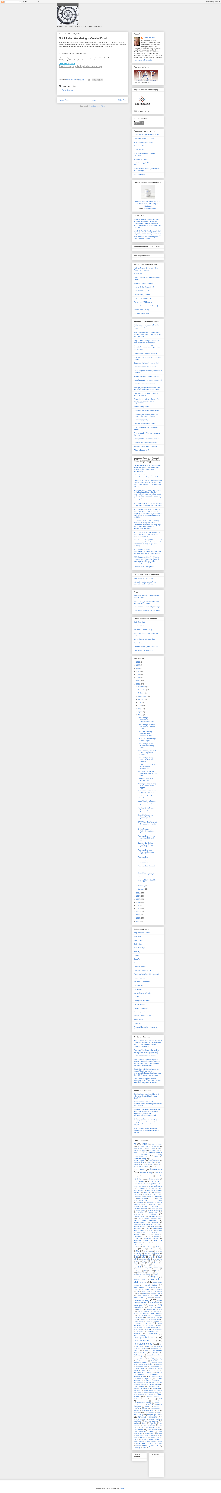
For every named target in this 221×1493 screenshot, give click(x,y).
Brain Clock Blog (146, 1173)
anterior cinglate (150, 1148)
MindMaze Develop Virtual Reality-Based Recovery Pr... (147, 767)
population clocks (142, 1361)
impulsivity (140, 1273)
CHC (151, 1198)
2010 (138, 908)
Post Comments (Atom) (97, 106)
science (136, 1388)
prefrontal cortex (140, 1363)
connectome (151, 1214)
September (142, 696)
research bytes (139, 1376)
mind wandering (156, 1307)
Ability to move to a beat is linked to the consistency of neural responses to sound (148, 327)
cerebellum (158, 1196)
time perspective (154, 1429)
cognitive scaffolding (156, 1208)
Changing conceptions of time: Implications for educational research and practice (147, 348)
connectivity (137, 1214)
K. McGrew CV (139, 150)
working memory (150, 1445)
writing (144, 1447)
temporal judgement (154, 1415)
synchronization (147, 1410)
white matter (140, 1443)
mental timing (141, 1300)
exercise (148, 1243)
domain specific (154, 1226)
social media (155, 1401)
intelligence (154, 1277)
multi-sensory (155, 1319)
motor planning (151, 1317)
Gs (157, 1261)
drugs (150, 1230)
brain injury (139, 1181)
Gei (161, 1251)
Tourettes (154, 1435)
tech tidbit (137, 1412)
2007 (138, 918)
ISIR (137, 1291)
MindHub (140, 1309)
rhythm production (152, 1380)
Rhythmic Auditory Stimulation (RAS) (147, 647)
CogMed (137, 955)
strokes (144, 1409)
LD (138, 1293)
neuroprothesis (139, 1335)
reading (149, 1372)
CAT (159, 1194)
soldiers (157, 1402)
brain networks (155, 1186)
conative (140, 1212)
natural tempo (138, 1327)
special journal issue (139, 1404)
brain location (156, 1181)
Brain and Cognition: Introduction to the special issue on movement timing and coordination (147, 334)
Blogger (121, 1488)
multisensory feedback (153, 1321)
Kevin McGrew (149, 38)
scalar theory (139, 1386)
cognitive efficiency (140, 1208)
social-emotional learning (142, 1403)
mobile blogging (143, 1311)
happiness (146, 1265)
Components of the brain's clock (145, 353)
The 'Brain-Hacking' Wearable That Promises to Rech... (146, 733)
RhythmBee (138, 643)
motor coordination (141, 1313)
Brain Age (137, 936)
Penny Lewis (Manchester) (143, 298)
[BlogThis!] (95, 80)
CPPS (139, 1218)
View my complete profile (143, 60)
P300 (146, 1350)
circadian (140, 1202)
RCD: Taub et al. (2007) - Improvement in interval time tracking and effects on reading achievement (147, 551)
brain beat (157, 1167)
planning (159, 1359)
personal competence (154, 1355)
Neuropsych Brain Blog (142, 1000)
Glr (154, 1257)
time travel (159, 1433)
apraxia (144, 1150)
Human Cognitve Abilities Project (153, 1267)
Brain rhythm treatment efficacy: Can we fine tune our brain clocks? (147, 341)
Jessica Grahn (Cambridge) (144, 287)
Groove (144, 1261)
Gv (149, 1263)
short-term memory (153, 1396)
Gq (149, 1259)
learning (145, 1293)
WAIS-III (159, 1441)
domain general (139, 1226)
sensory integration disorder (152, 1392)
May (140, 709)
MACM (159, 1293)
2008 (138, 915)
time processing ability (143, 1432)
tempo (158, 1412)
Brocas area (137, 1194)
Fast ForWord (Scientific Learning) (146, 974)
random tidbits (139, 1368)
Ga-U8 (145, 1251)
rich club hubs (150, 1382)
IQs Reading (157, 1289)
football (144, 1249)
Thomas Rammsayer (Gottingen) (146, 306)
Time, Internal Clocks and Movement (147, 610)
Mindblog (137, 997)
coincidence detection (155, 1210)
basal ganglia (139, 1161)
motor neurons (139, 1317)
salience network (154, 1384)
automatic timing (140, 1159)
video (144, 1439)
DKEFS (158, 1224)
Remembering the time (142, 406)
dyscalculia (141, 1232)
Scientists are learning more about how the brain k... (146, 875)
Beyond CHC (150, 1162)
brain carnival (139, 1169)
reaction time (138, 1372)
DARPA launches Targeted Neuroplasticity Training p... (147, 824)
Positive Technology (141, 1008)
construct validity (139, 1216)
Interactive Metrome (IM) (143, 630)
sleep (145, 1399)
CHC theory (144, 1200)
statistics (156, 1406)
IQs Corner (144, 1289)
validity (136, 1439)
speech (150, 1405)
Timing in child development (144, 567)
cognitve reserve (140, 1210)
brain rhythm (142, 1188)
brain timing (151, 1190)
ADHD (144, 1144)
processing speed (146, 1364)
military (151, 1305)
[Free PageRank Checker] (139, 124)
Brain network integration (147, 1184)
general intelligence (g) (142, 1255)
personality (139, 1357)
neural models (138, 1329)
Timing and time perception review (146, 439)
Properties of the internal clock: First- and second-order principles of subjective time (147, 401)
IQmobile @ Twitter (141, 159)
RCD (158, 1370)
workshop (137, 1447)
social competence (142, 1401)
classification (150, 1202)
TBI (158, 1410)
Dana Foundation (140, 967)
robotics (144, 1384)
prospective (159, 1364)
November (142, 690)
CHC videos (158, 1200)
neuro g (147, 1329)
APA (159, 1148)
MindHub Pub (151, 1309)
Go (159, 1257)
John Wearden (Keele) (142, 291)
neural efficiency (152, 1327)
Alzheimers (155, 1146)
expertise (157, 1243)
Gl (149, 1257)
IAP (145, 1271)
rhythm (148, 1378)
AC (135, 1144)
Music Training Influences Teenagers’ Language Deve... (147, 803)
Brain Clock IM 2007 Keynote (144, 578)
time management (148, 1427)
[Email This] (93, 80)
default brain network (145, 1220)
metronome (138, 1305)
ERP (149, 1236)
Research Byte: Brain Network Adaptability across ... (146, 746)
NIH (161, 1344)
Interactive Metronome (142, 982)
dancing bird (156, 1218)
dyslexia (154, 1232)
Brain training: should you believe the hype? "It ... (147, 792)
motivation (156, 1311)
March (140, 715)
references (140, 1374)
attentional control (154, 1152)
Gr (153, 1259)
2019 (138, 674)
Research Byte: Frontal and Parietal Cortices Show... (146, 726)
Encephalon (138, 1236)
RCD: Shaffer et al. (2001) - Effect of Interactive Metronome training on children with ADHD (147, 534)
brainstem (147, 1192)
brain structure (156, 1188)
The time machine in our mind (145, 423)
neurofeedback (153, 1331)
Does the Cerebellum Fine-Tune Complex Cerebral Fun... (146, 845)
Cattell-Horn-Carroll (139, 1196)
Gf (137, 1257)
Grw (151, 1261)
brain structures (141, 1167)
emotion (157, 1234)
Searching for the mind (142, 1012)
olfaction (145, 1348)
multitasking (138, 1323)
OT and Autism (139, 1004)
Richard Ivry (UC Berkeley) (143, 302)
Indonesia (150, 1273)
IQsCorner (148, 206)
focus (136, 1249)
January (141, 889)
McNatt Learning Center (142, 993)
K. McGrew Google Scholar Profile (146, 134)
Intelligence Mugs (150, 208)
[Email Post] (88, 80)
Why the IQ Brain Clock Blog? (144, 138)
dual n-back (158, 1230)
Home (93, 100)
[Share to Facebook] (99, 80)
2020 (138, 671)
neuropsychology (143, 1337)
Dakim (136, 963)
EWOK (136, 1238)
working (138, 1445)
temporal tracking (151, 1421)
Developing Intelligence (142, 970)
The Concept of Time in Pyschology (147, 607)
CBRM (149, 1196)
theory (144, 1423)
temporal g (138, 1415)
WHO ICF (153, 1443)
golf (135, 1259)
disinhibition (137, 1224)
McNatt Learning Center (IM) (144, 639)
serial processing (139, 1394)
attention (137, 1152)
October (141, 693)
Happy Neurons (139, 978)
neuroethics (140, 1331)
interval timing (150, 1285)
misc (160, 1309)
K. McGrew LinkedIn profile (143, 142)
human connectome (143, 1269)
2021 (138, 668)
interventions (153, 1287)
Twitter (152, 1437)
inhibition (156, 1275)
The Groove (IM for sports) (143, 650)
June (140, 705)
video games (154, 1439)
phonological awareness (154, 1357)
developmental (139, 1222)
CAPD (152, 1194)
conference (153, 1212)
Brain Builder (138, 940)
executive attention (151, 1238)
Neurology (137, 1333)
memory (157, 1297)
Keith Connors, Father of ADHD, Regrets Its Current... (147, 753)
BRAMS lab (138, 274)
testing (136, 1423)
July (140, 702)
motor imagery (143, 1315)
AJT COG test (143, 1146)
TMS (146, 1435)
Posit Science (155, 1361)
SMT (160, 1399)
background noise (155, 1158)
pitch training (151, 1359)
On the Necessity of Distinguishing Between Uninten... (147, 831)
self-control (137, 1390)
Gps (144, 1259)
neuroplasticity (152, 1333)
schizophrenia (154, 1386)
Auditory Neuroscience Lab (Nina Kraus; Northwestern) (146, 269)
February (141, 886)
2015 (138, 893)
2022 (138, 665)
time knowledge (149, 1425)
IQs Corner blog (139, 174)
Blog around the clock (142, 933)
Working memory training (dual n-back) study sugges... (147, 786)
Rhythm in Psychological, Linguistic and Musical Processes (146, 602)
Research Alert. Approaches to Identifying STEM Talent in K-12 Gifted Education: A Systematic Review (147, 1080)
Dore (147, 1228)
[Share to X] (97, 80)
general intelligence (152, 1253)
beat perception (154, 1161)
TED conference (149, 1412)
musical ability (149, 1325)
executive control (141, 1240)
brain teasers (138, 1190)
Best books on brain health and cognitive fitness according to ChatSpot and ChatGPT (148, 1104)
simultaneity (137, 1399)
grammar (159, 1259)
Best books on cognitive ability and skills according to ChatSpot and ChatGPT (146, 1096)
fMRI (157, 1247)
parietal (155, 1353)
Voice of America (138, 1441)
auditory (144, 1155)
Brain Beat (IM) (139, 622)
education (137, 1234)
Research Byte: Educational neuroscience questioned (143, 860)
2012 (138, 902)
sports (147, 1407)
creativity (146, 1218)
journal (150, 1291)
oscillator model (155, 1348)
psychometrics (155, 1366)
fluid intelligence (147, 1247)
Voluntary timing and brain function (146, 446)
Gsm (135, 1263)
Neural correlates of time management (148, 380)
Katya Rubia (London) (142, 294)
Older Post (122, 100)
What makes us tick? (141, 450)
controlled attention (155, 1216)
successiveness (155, 1408)
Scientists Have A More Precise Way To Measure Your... (146, 817)
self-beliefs (156, 1388)
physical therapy (140, 1359)
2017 (138, 681)
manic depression (143, 1295)
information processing (142, 1275)
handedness (137, 1265)
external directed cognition (144, 1245)
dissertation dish (147, 1224)
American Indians (139, 1148)
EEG (148, 1234)
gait (151, 1251)
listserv (153, 1293)
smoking (153, 1399)
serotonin (150, 1394)
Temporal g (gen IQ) (141, 420)
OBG (148, 1346)
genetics (159, 1255)
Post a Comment (67, 90)
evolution (156, 1236)
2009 (138, 912)
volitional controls (150, 1441)
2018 (138, 678)
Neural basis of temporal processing (147, 376)
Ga (137, 1251)
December (142, 687)
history (153, 1265)
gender (139, 1253)
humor (157, 1269)
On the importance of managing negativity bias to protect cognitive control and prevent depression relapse (146, 1122)
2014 (138, 896)
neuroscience (141, 1340)
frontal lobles (153, 1249)
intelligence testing (139, 1279)
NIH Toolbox (139, 1346)
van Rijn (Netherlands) (142, 313)
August (141, 699)
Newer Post (63, 100)
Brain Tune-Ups (139, 948)
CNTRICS (153, 1204)
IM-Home (158, 1271)
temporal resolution (139, 1419)
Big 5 (158, 1162)
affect (153, 1144)
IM (150, 1271)
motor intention (155, 1315)
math (156, 1295)
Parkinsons (138, 1355)
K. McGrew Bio (139, 146)
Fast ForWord (139, 626)
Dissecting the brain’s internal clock (146, 363)
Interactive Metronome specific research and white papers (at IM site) (147, 476)
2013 (138, 899)
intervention (139, 1287)
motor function (156, 1313)
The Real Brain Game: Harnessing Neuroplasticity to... (146, 810)
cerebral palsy (142, 1198)
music (148, 1323)
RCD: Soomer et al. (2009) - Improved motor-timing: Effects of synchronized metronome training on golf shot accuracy (148, 543)
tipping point (139, 1435)
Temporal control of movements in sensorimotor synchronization (146, 415)
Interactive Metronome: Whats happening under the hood (145, 583)
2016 (138, 684)
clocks (145, 1204)
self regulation (145, 1388)
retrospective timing (155, 1376)
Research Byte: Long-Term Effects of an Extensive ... (146, 760)
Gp (140, 1259)
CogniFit (137, 959)
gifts (143, 1257)
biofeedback (137, 1164)
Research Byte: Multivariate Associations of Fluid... (147, 719)
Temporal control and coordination (146, 410)
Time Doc (153, 1423)
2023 (138, 662)
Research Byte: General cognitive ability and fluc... (146, 838)
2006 (138, 921)
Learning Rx (138, 985)
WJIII (160, 1443)
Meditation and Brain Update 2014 (145, 780)
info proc (157, 1273)
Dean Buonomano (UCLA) (143, 283)
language (158, 1291)
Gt (143, 1263)
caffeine (145, 1194)
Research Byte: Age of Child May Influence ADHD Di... (146, 852)
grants (138, 1261)
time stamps (149, 1433)
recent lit (159, 1372)
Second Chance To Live (142, 1016)
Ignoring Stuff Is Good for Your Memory (147, 881)
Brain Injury (138, 944)
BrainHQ (137, 951)
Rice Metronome (138, 1382)
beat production (139, 1163)
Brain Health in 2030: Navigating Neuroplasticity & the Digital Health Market (146, 1130)
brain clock (156, 1169)
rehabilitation (153, 1374)
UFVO (158, 1437)
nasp (158, 1325)
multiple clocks (138, 1321)
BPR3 (158, 1164)
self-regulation (148, 1390)
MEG (150, 1297)
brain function (154, 1179)
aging (160, 1144)
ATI (159, 1150)
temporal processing (147, 1417)
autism (156, 1157)
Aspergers (153, 1150)
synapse (136, 1410)
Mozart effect (144, 1319)
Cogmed (154, 1206)
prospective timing (141, 1366)
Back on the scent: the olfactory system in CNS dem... (147, 774)
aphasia (136, 1150)
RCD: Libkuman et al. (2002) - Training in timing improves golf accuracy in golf (148, 504)
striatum (136, 1409)
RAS (151, 1370)
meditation (138, 1297)
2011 (138, 905)
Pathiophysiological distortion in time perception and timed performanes (147, 388)
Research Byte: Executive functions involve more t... (147, 868)
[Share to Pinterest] (102, 80)
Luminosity (138, 989)
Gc (156, 1251)
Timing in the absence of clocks (145, 442)
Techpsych (137, 1023)
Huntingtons (138, 1271)
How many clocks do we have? (145, 367)
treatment (143, 1437)
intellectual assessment (140, 1276)
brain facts (147, 1176)
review (139, 1378)
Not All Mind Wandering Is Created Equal (147, 740)
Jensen (144, 1291)
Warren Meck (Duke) (141, 310)
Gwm (156, 1263)
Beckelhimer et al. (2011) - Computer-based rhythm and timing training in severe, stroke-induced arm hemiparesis (147, 468)
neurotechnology (143, 1343)
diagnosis (155, 1222)
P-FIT (136, 1350)
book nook (148, 1164)
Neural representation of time (144, 384)
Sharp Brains (138, 1019)
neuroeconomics (157, 1329)
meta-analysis (155, 1303)
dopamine (137, 1228)
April (140, 712)
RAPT (144, 1370)
